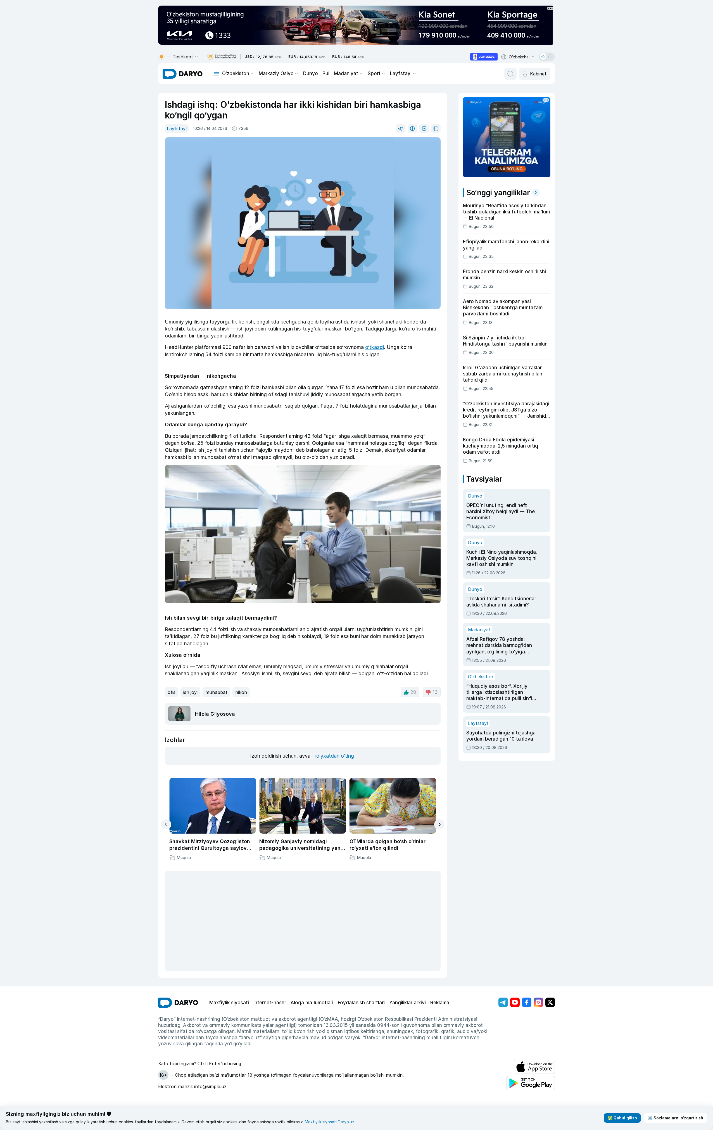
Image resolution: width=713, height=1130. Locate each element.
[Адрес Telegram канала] (503, 1002)
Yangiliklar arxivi (407, 1002)
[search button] (510, 74)
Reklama (439, 1002)
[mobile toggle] (216, 73)
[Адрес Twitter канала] (550, 1002)
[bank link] (221, 57)
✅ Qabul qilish (622, 1117)
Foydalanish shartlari (361, 1002)
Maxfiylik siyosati (229, 1002)
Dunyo (310, 73)
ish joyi (190, 692)
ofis (171, 692)
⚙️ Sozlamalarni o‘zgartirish (675, 1117)
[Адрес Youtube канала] (515, 1002)
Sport (374, 73)
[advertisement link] (484, 57)
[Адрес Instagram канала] (538, 1002)
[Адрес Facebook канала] (526, 1002)
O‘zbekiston (235, 73)
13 (435, 692)
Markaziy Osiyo (276, 73)
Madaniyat (346, 73)
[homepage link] (183, 74)
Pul (325, 73)
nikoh (241, 692)
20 (413, 692)
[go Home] (178, 1003)
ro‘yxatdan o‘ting (334, 756)
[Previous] (166, 824)
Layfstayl (401, 73)
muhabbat (216, 692)
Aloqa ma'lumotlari (312, 1002)
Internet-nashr (269, 1002)
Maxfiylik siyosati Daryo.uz (329, 1121)
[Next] (439, 824)
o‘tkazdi (374, 347)
